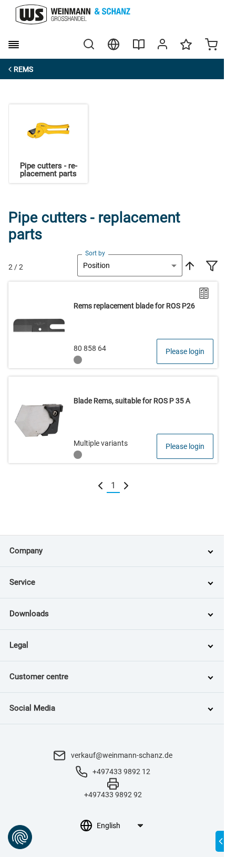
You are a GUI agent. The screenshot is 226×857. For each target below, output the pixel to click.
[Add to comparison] (203, 293)
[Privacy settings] (20, 837)
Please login (185, 351)
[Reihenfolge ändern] (188, 265)
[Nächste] (126, 486)
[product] (113, 325)
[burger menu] (13, 44)
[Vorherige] (100, 486)
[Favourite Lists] (186, 49)
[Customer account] (162, 46)
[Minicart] (211, 45)
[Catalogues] (139, 48)
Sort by (95, 253)
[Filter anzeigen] (212, 267)
